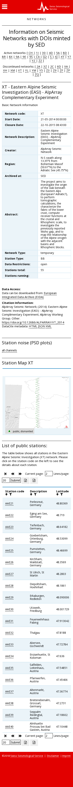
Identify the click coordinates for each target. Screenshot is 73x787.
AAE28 (9, 585)
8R (4, 57)
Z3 (48, 70)
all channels (9, 350)
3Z (45, 66)
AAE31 (9, 621)
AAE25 (9, 550)
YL (26, 70)
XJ (56, 57)
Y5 (41, 70)
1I (37, 53)
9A (17, 57)
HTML (33, 326)
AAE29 (9, 597)
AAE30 (9, 609)
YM (34, 70)
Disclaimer (53, 756)
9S (31, 57)
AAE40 (9, 726)
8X (10, 57)
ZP (68, 70)
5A (58, 53)
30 (44, 53)
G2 (45, 57)
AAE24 (9, 538)
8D (65, 53)
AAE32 (9, 632)
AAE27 (9, 574)
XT (20, 70)
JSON (41, 326)
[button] (4, 6)
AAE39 (9, 715)
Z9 (54, 70)
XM (13, 70)
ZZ (40, 60)
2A (38, 66)
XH (5, 70)
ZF (61, 70)
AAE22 (9, 515)
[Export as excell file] (25, 480)
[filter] (10, 494)
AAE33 (9, 644)
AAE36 (9, 680)
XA (66, 66)
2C (52, 66)
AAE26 (9, 562)
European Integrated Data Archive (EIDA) (29, 295)
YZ (34, 60)
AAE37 (9, 691)
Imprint (66, 756)
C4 (37, 57)
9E (24, 57)
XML (48, 326)
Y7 (69, 57)
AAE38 (9, 703)
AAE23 (9, 527)
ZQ (37, 74)
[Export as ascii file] (34, 480)
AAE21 (9, 503)
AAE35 (9, 668)
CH (31, 53)
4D (51, 53)
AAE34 (9, 656)
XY (62, 57)
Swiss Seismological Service (26, 756)
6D (59, 66)
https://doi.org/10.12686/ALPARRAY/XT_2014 (33, 322)
